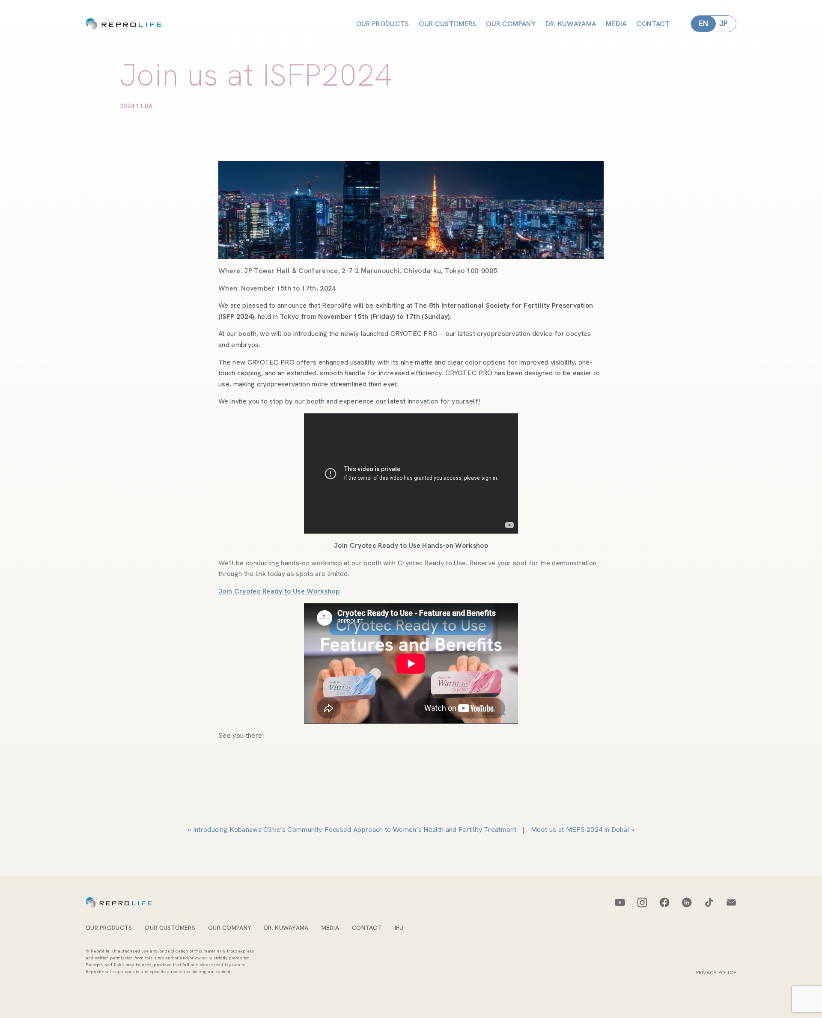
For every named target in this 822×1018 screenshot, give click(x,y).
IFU (399, 928)
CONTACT (653, 23)
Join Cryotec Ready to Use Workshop (279, 591)
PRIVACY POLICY (716, 972)
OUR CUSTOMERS (447, 23)
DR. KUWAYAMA (570, 23)
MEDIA (616, 23)
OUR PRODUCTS (382, 23)
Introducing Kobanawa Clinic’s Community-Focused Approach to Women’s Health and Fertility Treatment (354, 829)
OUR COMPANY (511, 23)
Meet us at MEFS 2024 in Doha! (580, 829)
